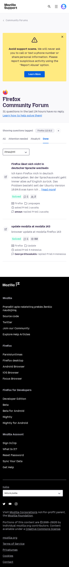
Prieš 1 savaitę (40, 211)
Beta (6, 404)
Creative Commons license (43, 529)
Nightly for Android (15, 423)
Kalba (6, 487)
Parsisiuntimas (12, 354)
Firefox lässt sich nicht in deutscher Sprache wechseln (30, 166)
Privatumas (10, 549)
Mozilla (11, 285)
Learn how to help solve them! (22, 115)
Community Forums (17, 20)
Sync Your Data (12, 461)
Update (32, 245)
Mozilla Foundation (20, 515)
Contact (8, 561)
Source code (11, 316)
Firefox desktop (13, 360)
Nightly (7, 416)
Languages (34, 203)
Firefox (19, 203)
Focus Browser (12, 378)
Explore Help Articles (16, 334)
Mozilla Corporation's (23, 512)
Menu (56, 6)
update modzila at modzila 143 (30, 226)
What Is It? (10, 449)
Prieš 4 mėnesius (56, 254)
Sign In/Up (10, 443)
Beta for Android (13, 410)
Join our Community (16, 328)
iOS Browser (11, 372)
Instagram (16, 504)
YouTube (10, 504)
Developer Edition (14, 398)
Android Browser (14, 366)
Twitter (7, 322)
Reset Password (13, 455)
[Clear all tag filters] (58, 130)
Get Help (8, 467)
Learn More (34, 74)
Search (49, 6)
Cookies (8, 555)
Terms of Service (13, 543)
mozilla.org (10, 537)
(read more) (48, 189)
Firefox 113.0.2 (45, 131)
